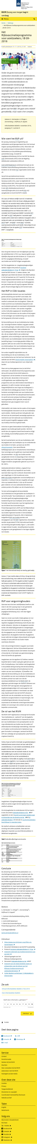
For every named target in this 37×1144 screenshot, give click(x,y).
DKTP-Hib (30, 759)
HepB (11, 761)
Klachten (4, 1065)
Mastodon (12, 1140)
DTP (20, 227)
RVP (15, 109)
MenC (22, 223)
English (3, 1107)
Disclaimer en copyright (9, 1092)
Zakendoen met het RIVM (9, 1071)
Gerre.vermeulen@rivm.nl (9, 933)
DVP (17, 520)
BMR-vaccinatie (6, 478)
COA (2, 159)
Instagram (12, 1137)
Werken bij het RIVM (8, 1062)
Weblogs (10, 23)
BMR (13, 223)
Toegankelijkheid (7, 1089)
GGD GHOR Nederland (8, 165)
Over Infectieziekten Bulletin (11, 993)
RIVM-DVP (24, 681)
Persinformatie (6, 1059)
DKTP (3, 223)
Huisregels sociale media (9, 1074)
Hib (17, 454)
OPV (11, 215)
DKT (31, 213)
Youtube (11, 1134)
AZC (7, 188)
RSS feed (4, 1123)
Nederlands (5, 1110)
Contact (4, 1056)
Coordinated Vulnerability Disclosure (13, 1095)
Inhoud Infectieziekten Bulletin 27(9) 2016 (16, 989)
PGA (25, 190)
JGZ (17, 170)
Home (3, 23)
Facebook (12, 1128)
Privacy (3, 1086)
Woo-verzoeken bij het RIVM (10, 1068)
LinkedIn (12, 1131)
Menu (6, 19)
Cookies (4, 1083)
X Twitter (12, 1126)
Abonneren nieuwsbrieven (10, 1120)
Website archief (6, 1098)
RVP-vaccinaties (14, 517)
